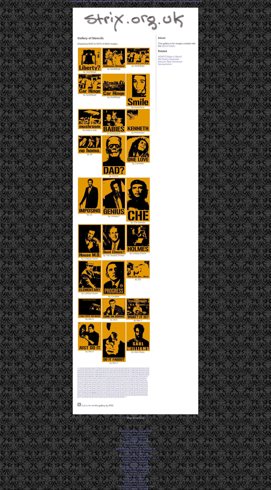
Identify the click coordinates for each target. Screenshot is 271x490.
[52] (111, 372)
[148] (84, 385)
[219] (136, 393)
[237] (79, 397)
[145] (141, 383)
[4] (89, 368)
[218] (131, 393)
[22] (147, 368)
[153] (108, 385)
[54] (118, 372)
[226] (98, 395)
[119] (89, 380)
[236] (145, 395)
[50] (104, 372)
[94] (118, 376)
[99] (136, 376)
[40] (140, 370)
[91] (107, 376)
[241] (98, 397)
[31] (107, 370)
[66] (89, 374)
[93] (115, 376)
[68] (97, 374)
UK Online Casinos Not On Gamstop (135, 486)
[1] (81, 368)
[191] (145, 389)
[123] (107, 380)
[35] (122, 370)
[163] (84, 387)
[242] (103, 397)
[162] (79, 387)
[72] (111, 374)
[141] (122, 383)
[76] (126, 374)
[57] (129, 372)
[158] (131, 385)
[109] (112, 378)
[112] (126, 378)
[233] (131, 395)
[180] (94, 389)
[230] (117, 395)
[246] (122, 397)
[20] (140, 368)
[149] (89, 385)
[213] (108, 393)
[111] (122, 378)
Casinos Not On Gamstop (135, 438)
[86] (89, 376)
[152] (103, 385)
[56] (126, 372)
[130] (140, 380)
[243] (108, 397)
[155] (117, 385)
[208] (84, 393)
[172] (127, 387)
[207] (79, 393)
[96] (126, 376)
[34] (118, 370)
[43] (79, 372)
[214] (112, 393)
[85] (86, 376)
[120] (93, 380)
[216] (122, 393)
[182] (103, 389)
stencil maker (168, 46)
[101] (145, 376)
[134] (89, 383)
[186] (122, 389)
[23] (79, 370)
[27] (93, 370)
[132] (79, 383)
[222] (79, 395)
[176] (145, 387)
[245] (117, 397)
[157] (127, 385)
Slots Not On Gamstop (135, 443)
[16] (125, 368)
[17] (129, 368)
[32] (111, 370)
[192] (79, 391)
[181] (98, 389)
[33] (115, 370)
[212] (103, 393)
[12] (111, 368)
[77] (129, 374)
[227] (103, 395)
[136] (98, 383)
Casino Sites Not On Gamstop (135, 441)
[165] (94, 387)
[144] (136, 383)
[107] (103, 378)
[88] (97, 376)
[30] (104, 370)
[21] (143, 368)
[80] (140, 374)
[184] (112, 389)
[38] (133, 370)
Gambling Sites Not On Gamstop (135, 451)
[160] (141, 385)
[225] (94, 395)
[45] (86, 372)
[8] (99, 368)
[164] (89, 387)
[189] (136, 389)
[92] (111, 376)
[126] (121, 380)
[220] (140, 393)
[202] (127, 391)
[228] (108, 395)
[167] (103, 387)
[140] (117, 383)
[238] (84, 397)
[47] (93, 372)
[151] (98, 385)
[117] (79, 380)
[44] (82, 372)
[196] (98, 391)
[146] (145, 383)
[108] (108, 378)
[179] (89, 389)
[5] (91, 368)
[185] (117, 389)
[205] (141, 391)
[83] (79, 376)
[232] (127, 395)
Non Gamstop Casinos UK (135, 481)
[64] (82, 374)
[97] (129, 376)
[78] (133, 374)
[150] (94, 385)
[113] (131, 378)
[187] (127, 389)
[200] (117, 391)
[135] (94, 383)
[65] (86, 374)
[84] (82, 376)
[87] (93, 376)
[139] (112, 383)
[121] (98, 380)
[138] (108, 383)
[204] (136, 391)
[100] (141, 376)
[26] (89, 370)
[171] (122, 387)
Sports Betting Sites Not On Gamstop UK (135, 448)
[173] (131, 387)
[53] (115, 372)
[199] (112, 391)
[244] (112, 397)
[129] (135, 380)
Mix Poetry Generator (168, 59)
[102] (79, 378)
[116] (144, 378)
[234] (136, 395)
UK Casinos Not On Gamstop (135, 433)
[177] (79, 389)
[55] (122, 372)
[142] (127, 383)
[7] (96, 368)
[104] (89, 378)
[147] (79, 385)
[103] (84, 378)
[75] (122, 374)
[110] (117, 378)
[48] (97, 372)
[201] (122, 391)
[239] (89, 397)
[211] (98, 393)
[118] (84, 380)
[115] (140, 378)
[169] (112, 387)
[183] (108, 389)
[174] (136, 387)
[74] (118, 374)
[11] (107, 368)
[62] (147, 372)
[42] (147, 370)
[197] (103, 391)
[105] (94, 378)
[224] (89, 395)
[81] (144, 374)
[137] (103, 383)
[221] (145, 393)
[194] (89, 391)
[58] (133, 372)
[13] (115, 368)
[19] (136, 368)
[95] (122, 376)
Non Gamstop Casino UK (135, 478)
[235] (141, 395)
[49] (100, 372)
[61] (144, 372)
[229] (112, 395)
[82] (147, 374)
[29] (100, 370)
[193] (84, 391)
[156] (122, 385)
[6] (94, 368)
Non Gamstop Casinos (135, 446)
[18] (133, 368)
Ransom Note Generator (170, 61)
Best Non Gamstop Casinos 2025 (135, 431)
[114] (135, 378)
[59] (136, 372)
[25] (86, 370)
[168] (108, 387)
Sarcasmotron (165, 64)
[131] (145, 380)
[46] (89, 372)
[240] (94, 397)
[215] (117, 393)
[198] (108, 391)
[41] (144, 370)
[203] (131, 391)
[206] (145, 391)
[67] (93, 374)
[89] (100, 376)
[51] (107, 372)
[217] (126, 393)
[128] (131, 380)
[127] (126, 380)
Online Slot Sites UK (136, 476)
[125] (117, 380)
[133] (84, 383)
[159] (136, 385)
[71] (107, 374)
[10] (104, 368)
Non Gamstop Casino (135, 436)
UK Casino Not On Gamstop (135, 468)
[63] (79, 374)
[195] (94, 391)
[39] (136, 370)
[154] (112, 385)
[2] (84, 368)
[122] (103, 380)
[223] (84, 395)
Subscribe (86, 405)
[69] (100, 374)
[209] (89, 393)
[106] (98, 378)
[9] (101, 368)
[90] (104, 376)
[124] (112, 380)
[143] (131, 383)
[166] (98, 387)
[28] (97, 370)
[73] (115, 374)
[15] (122, 368)
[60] (140, 372)
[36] (126, 370)
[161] (145, 385)
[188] (131, 389)
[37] (129, 370)
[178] (84, 389)
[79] (136, 374)
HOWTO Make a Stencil (170, 56)
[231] (122, 395)
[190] (141, 389)
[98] (133, 376)
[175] (141, 387)
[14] (118, 368)
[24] (82, 370)
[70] (104, 374)
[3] (86, 368)
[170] (117, 387)
